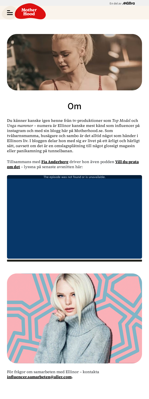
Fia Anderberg (54, 161)
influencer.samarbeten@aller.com (39, 377)
